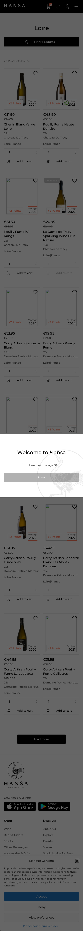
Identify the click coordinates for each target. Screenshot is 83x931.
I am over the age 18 (43, 465)
